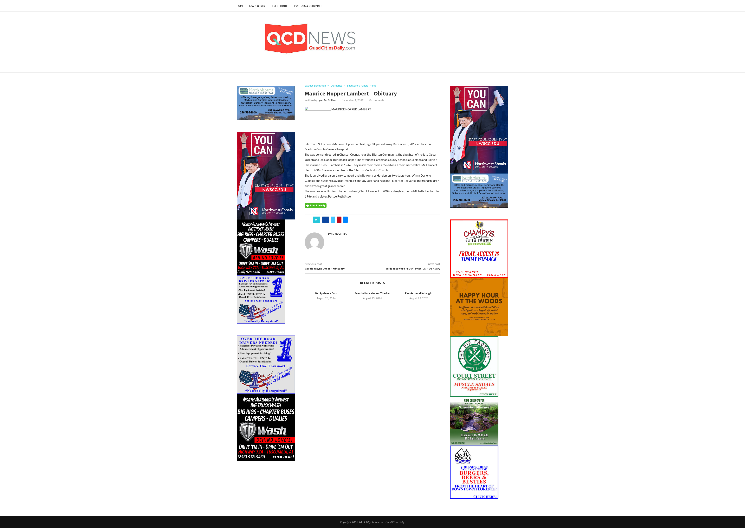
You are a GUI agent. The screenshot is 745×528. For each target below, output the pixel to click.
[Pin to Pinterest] (339, 220)
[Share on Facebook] (325, 220)
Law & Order (257, 6)
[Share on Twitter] (333, 220)
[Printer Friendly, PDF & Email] (316, 205)
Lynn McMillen (327, 100)
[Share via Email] (345, 220)
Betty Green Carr (326, 293)
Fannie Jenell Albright (419, 293)
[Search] (506, 5)
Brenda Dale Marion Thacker (372, 293)
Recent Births (279, 6)
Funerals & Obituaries (308, 6)
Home (240, 6)
